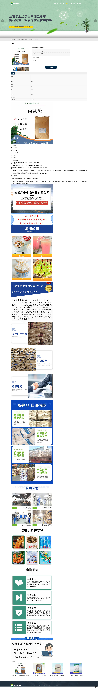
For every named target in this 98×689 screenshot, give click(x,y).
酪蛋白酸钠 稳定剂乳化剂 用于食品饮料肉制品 (76, 675)
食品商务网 (62, 685)
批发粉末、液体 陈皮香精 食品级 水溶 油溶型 (58, 675)
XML (51, 685)
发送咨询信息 (51, 67)
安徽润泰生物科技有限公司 (45, 685)
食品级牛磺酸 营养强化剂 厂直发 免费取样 (38, 675)
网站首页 (18, 39)
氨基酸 (25, 39)
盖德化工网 (58, 685)
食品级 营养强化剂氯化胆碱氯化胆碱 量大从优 (20, 675)
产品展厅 (22, 39)
